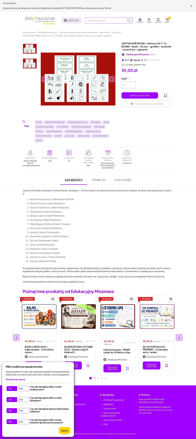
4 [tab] (101, 378)
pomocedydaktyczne (77, 122)
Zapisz (64, 430)
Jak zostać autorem (113, 420)
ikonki (38, 122)
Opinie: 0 (138, 60)
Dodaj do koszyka (140, 95)
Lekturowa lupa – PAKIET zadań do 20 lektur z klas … (116, 352)
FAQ (106, 424)
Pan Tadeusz (62, 127)
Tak (10, 388)
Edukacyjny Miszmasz (140, 54)
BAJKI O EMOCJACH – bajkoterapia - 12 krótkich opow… (39, 349)
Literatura (116, 32)
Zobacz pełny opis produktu (149, 103)
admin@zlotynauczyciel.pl (151, 402)
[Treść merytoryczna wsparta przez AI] (53, 299)
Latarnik (58, 136)
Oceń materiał (153, 60)
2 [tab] (94, 378)
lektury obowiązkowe (81, 127)
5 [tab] (105, 378)
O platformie (110, 408)
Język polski (104, 32)
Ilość (124, 78)
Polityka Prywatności (75, 404)
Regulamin (108, 404)
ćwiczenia (95, 122)
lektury (39, 140)
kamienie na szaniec (44, 127)
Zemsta (39, 131)
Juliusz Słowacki (93, 131)
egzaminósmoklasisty (54, 122)
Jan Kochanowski (43, 136)
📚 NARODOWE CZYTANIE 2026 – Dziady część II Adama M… (78, 349)
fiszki (106, 122)
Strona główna (29, 32)
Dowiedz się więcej (15, 379)
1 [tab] (90, 378)
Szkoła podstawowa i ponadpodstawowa (78, 32)
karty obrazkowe (100, 136)
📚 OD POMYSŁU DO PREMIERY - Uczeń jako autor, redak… (155, 349)
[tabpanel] (39, 335)
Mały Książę (99, 127)
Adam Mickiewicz (54, 131)
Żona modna (83, 136)
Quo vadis (70, 136)
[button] (149, 20)
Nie (21, 388)
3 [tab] (98, 378)
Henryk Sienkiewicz (74, 131)
